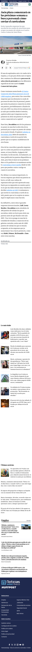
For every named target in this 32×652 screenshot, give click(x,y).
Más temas (20, 613)
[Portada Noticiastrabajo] (16, 582)
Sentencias (4, 602)
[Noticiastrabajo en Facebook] (9, 645)
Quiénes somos (6, 623)
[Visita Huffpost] (30, 4)
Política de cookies (7, 628)
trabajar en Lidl (12, 190)
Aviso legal (4, 631)
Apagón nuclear (22, 1)
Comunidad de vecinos (23, 605)
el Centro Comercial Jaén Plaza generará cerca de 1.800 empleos (15, 93)
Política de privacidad (7, 634)
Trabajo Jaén (4, 243)
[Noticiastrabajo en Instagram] (15, 645)
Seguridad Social (22, 608)
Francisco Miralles (11, 60)
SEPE (18, 611)
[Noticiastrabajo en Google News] (23, 645)
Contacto (4, 637)
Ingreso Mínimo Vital (23, 600)
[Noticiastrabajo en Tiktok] (17, 645)
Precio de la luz (13, 1)
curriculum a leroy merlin (12, 165)
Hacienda (4, 615)
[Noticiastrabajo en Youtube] (20, 645)
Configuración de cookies (9, 626)
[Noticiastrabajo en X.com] (12, 645)
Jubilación (20, 602)
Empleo (3, 600)
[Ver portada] (11, 4)
